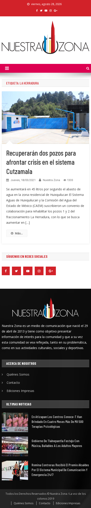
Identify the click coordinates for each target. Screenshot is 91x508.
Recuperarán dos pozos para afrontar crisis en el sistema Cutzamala (41, 162)
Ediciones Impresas (20, 391)
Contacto (13, 382)
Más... (19, 233)
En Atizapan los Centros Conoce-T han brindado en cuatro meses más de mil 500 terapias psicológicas (57, 421)
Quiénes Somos (18, 374)
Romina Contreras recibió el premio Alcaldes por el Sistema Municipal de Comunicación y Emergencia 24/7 (60, 470)
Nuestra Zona (51, 180)
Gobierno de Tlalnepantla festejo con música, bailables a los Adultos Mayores (57, 443)
